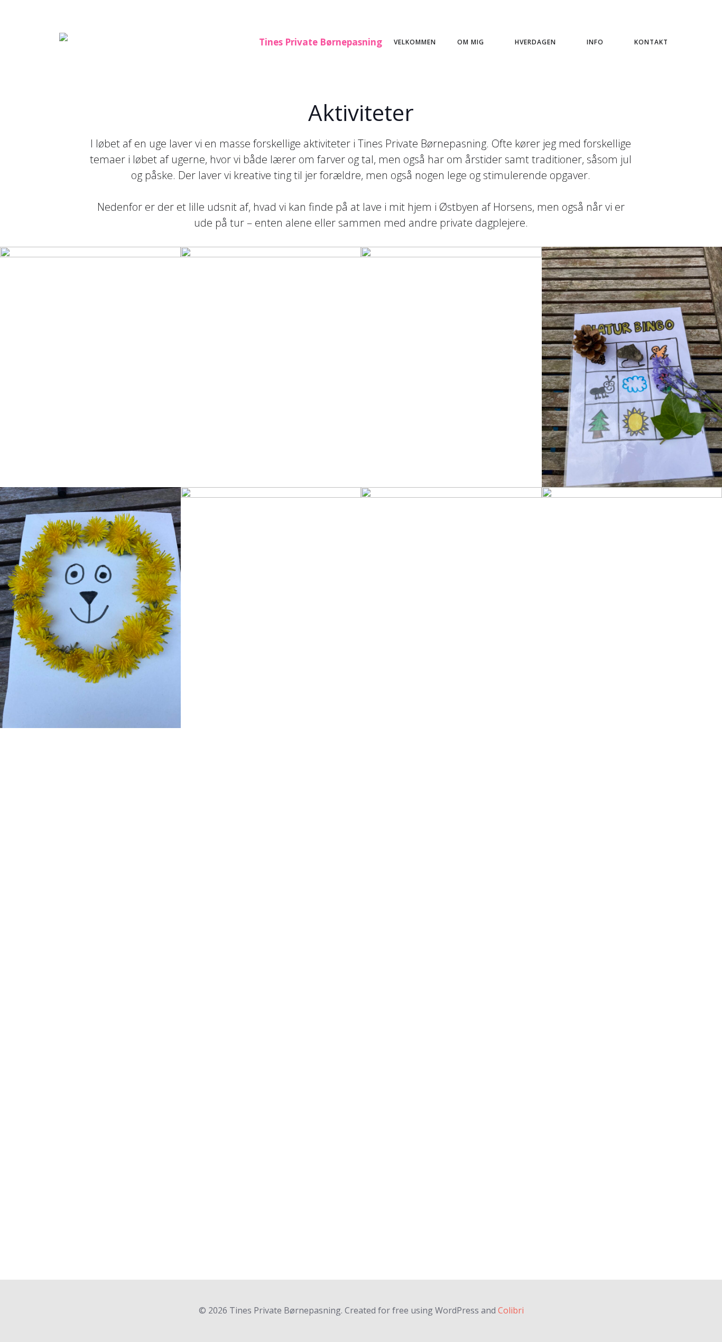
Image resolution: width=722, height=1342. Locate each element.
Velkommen (415, 42)
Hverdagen (535, 42)
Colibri (511, 1310)
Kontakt (651, 42)
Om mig (470, 42)
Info (595, 42)
